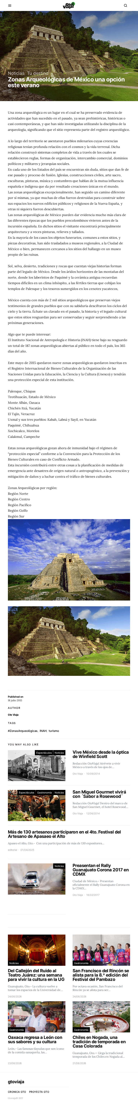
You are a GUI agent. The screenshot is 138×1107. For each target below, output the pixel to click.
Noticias (16, 73)
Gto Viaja (13, 714)
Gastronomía (44, 792)
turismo (54, 731)
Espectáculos (44, 752)
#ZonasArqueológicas (23, 731)
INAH (43, 731)
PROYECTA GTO (39, 1091)
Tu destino (37, 73)
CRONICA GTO (17, 1091)
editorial (12, 849)
